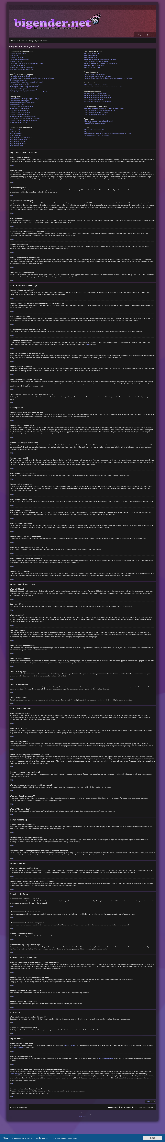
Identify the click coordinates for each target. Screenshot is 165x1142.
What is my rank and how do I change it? (23, 90)
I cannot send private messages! (94, 74)
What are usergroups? (91, 57)
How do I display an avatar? (19, 88)
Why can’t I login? (16, 61)
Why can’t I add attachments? (20, 112)
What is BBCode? (16, 129)
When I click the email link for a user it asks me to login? (28, 92)
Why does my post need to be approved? (23, 120)
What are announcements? (19, 139)
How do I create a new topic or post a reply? (24, 99)
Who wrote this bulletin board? (93, 130)
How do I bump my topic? (18, 122)
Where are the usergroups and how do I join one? (100, 59)
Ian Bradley (87, 1112)
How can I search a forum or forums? (96, 94)
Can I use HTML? (16, 131)
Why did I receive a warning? (19, 114)
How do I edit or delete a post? (20, 101)
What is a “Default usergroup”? (94, 65)
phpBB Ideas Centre (106, 1058)
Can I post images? (16, 135)
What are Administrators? (92, 53)
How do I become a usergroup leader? (96, 61)
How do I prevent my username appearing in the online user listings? (32, 78)
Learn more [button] (72, 1138)
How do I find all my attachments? (95, 123)
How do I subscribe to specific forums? (96, 112)
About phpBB (18, 1047)
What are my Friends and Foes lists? (96, 85)
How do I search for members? (94, 99)
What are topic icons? (17, 145)
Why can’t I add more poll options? (21, 106)
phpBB (87, 344)
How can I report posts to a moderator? (22, 116)
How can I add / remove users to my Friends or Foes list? (102, 87)
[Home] (55, 21)
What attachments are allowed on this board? (98, 121)
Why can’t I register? (17, 57)
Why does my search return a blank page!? (98, 97)
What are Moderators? (91, 55)
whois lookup (14, 1074)
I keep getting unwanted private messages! (98, 76)
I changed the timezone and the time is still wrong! (26, 82)
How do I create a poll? (17, 105)
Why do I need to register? (18, 53)
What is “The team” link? (92, 67)
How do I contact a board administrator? (97, 136)
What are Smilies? (16, 133)
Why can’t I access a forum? (19, 110)
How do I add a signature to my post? (22, 103)
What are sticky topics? (17, 141)
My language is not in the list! (19, 84)
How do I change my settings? (20, 76)
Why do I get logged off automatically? (22, 67)
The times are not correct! (18, 80)
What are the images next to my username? (24, 86)
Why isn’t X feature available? (93, 132)
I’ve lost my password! (17, 65)
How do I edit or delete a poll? (19, 108)
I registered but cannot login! (19, 59)
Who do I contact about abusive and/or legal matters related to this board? (108, 134)
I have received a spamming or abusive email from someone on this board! (108, 78)
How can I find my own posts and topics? (97, 101)
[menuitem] (150, 35)
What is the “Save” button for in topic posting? (25, 118)
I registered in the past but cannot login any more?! (26, 63)
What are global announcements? (21, 137)
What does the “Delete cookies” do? (21, 69)
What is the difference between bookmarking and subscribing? (104, 108)
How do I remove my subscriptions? (95, 114)
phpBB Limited (69, 1045)
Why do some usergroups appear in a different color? (101, 63)
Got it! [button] (152, 1138)
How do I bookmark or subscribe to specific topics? (100, 110)
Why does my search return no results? (97, 95)
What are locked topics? (18, 143)
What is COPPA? (15, 55)
